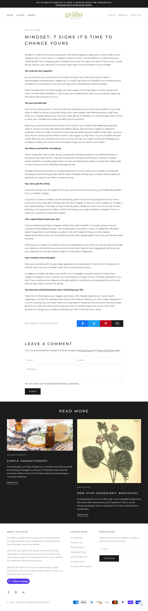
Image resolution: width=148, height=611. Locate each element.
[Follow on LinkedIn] (23, 592)
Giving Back (77, 537)
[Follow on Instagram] (15, 592)
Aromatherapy (17, 455)
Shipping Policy (78, 552)
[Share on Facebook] (82, 323)
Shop (10, 15)
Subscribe (109, 558)
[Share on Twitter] (94, 323)
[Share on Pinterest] (106, 323)
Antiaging (84, 487)
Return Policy (77, 547)
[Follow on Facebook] (8, 592)
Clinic (20, 15)
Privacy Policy (85, 350)
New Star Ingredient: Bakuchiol (108, 493)
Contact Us (76, 542)
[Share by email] (117, 323)
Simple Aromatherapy (27, 460)
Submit (32, 391)
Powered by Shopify (38, 602)
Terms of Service (105, 350)
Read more (12, 482)
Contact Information (81, 566)
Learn (32, 15)
